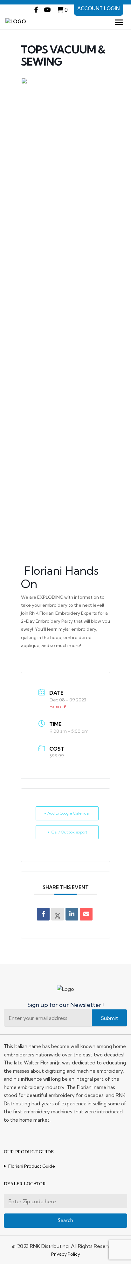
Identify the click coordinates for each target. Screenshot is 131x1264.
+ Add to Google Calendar (67, 813)
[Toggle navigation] (119, 22)
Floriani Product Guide (31, 1166)
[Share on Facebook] (43, 914)
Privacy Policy (65, 1254)
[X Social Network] (57, 914)
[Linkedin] (72, 914)
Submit (109, 1018)
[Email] (86, 914)
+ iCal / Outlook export (67, 832)
